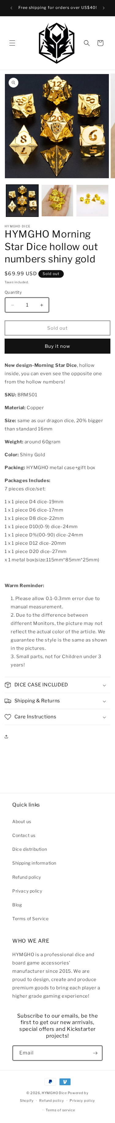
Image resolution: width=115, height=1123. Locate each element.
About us (21, 821)
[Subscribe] (95, 1053)
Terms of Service (30, 918)
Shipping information (34, 863)
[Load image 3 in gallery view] (92, 201)
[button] (12, 43)
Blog (17, 904)
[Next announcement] (103, 8)
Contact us (24, 835)
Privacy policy (27, 890)
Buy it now (57, 346)
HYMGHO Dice (54, 1093)
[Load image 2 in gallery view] (57, 201)
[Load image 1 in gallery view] (22, 201)
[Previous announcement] (11, 8)
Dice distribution (29, 849)
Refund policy (26, 877)
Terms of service (60, 1110)
